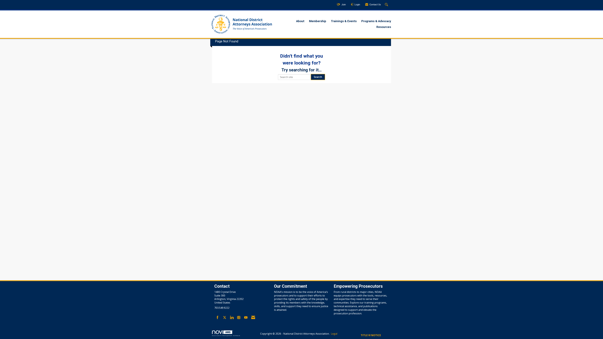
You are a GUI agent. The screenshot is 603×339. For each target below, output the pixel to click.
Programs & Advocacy (376, 21)
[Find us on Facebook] (217, 317)
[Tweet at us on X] (224, 317)
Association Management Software (226, 335)
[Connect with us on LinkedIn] (231, 317)
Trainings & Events (344, 21)
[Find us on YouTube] (246, 317)
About (300, 21)
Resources (383, 27)
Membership (317, 21)
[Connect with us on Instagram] (239, 317)
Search (318, 77)
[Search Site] (387, 5)
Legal (334, 333)
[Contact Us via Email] (253, 317)
